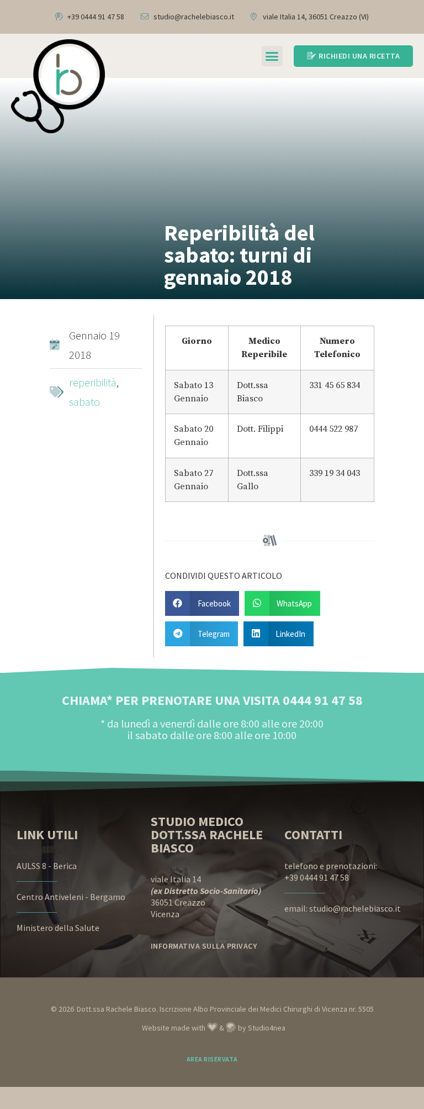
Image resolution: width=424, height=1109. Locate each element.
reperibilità (92, 382)
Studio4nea (266, 1028)
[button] (272, 56)
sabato (84, 402)
